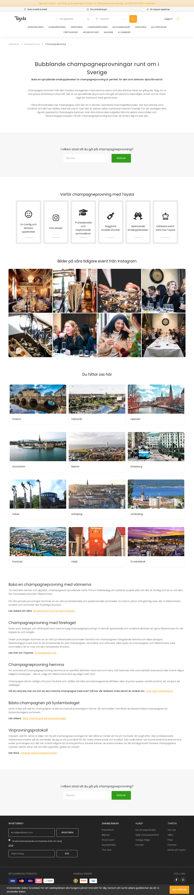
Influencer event (91, 32)
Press (170, 839)
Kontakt (139, 844)
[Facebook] (176, 879)
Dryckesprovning (32, 44)
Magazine (108, 32)
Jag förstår (179, 889)
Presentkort (108, 829)
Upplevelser (13, 44)
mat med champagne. (159, 691)
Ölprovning (140, 27)
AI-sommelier (124, 32)
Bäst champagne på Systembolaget (44, 718)
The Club (106, 849)
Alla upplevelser (158, 27)
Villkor (171, 834)
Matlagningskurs (121, 27)
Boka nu (121, 158)
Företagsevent (71, 32)
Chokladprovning (57, 27)
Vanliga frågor (142, 839)
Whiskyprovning (35, 27)
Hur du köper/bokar (145, 829)
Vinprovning (77, 27)
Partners (172, 844)
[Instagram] (183, 879)
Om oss (172, 829)
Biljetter (106, 834)
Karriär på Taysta (177, 849)
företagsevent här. (46, 653)
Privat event (108, 839)
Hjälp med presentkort (147, 834)
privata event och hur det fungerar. (54, 611)
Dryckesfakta (109, 844)
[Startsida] (20, 19)
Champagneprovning (97, 27)
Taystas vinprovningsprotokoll (38, 753)
